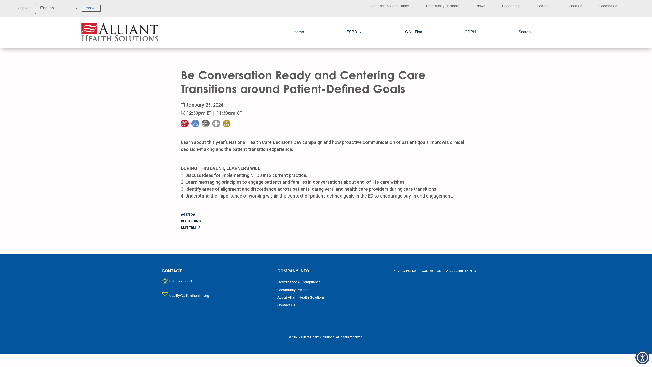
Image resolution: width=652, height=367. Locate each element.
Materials (191, 228)
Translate (91, 8)
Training (229, 113)
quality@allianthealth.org (194, 296)
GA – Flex (413, 32)
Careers (543, 6)
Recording (191, 221)
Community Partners (442, 6)
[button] (524, 32)
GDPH (470, 32)
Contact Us (608, 6)
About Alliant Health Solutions (301, 297)
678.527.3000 (186, 281)
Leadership (511, 6)
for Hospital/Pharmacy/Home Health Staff (219, 107)
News (480, 6)
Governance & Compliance (387, 6)
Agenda (188, 215)
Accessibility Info (461, 271)
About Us (574, 6)
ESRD (351, 32)
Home (299, 32)
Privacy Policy (405, 271)
